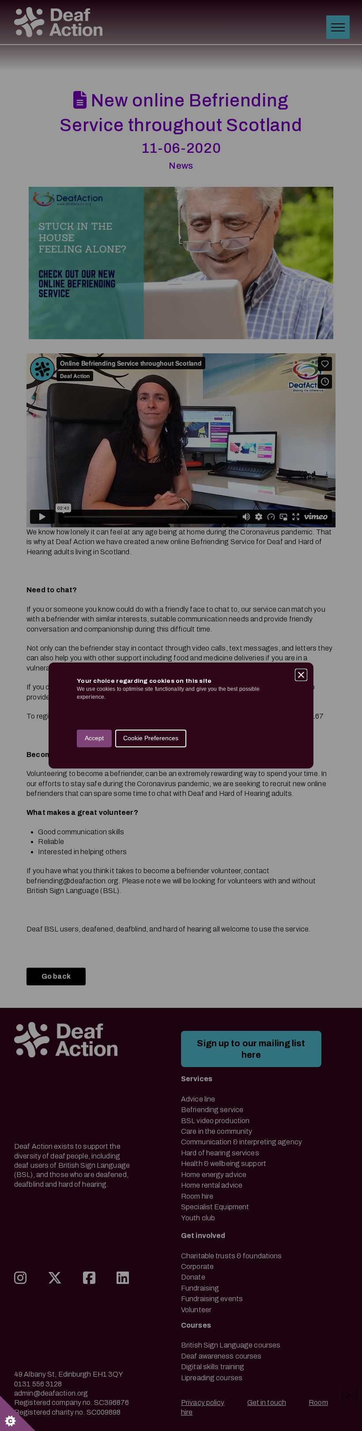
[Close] (301, 675)
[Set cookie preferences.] (17, 1413)
